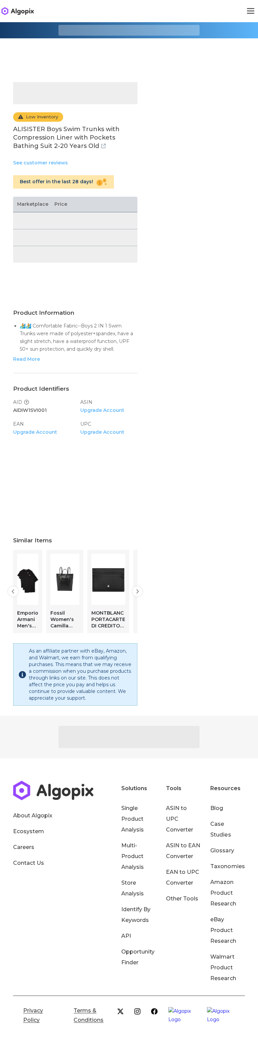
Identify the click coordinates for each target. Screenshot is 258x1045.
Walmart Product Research (223, 967)
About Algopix (32, 815)
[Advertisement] (129, 55)
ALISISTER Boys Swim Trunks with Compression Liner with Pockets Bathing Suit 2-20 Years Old (66, 137)
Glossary (222, 850)
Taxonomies (227, 866)
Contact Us (28, 863)
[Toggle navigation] (250, 11)
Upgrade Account (102, 410)
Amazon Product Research (223, 893)
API (126, 936)
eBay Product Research (223, 930)
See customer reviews (40, 163)
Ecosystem (28, 831)
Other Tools (182, 898)
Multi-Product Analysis (132, 856)
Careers (23, 847)
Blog (216, 808)
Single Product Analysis (132, 819)
